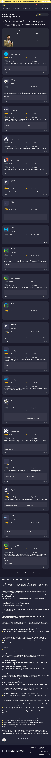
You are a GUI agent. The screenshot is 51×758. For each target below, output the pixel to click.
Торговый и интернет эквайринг (16, 8)
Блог (31, 749)
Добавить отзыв (42, 14)
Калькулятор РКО (27, 8)
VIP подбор (32, 750)
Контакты (31, 752)
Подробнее (46, 1)
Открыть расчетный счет (6, 8)
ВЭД (23, 8)
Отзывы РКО (46, 8)
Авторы (40, 755)
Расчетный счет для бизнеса (12, 5)
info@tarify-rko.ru (33, 747)
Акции (32, 8)
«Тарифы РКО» (35, 591)
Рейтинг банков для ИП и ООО (39, 8)
